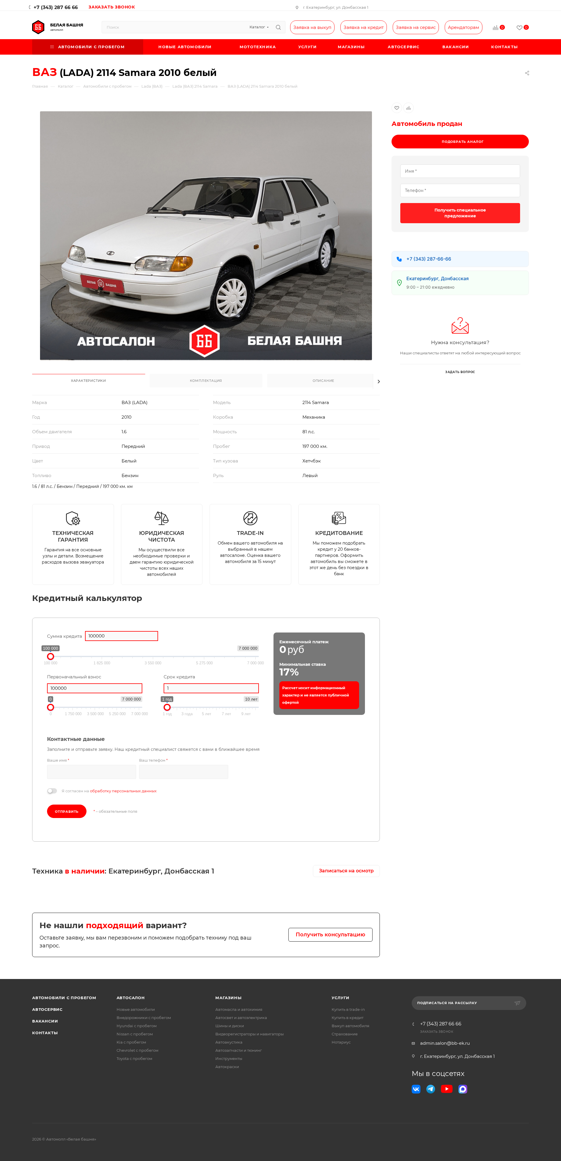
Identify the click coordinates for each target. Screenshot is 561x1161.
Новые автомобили (136, 1009)
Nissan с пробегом (135, 1034)
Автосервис (47, 1009)
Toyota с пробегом (134, 1058)
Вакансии (45, 1021)
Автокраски (227, 1066)
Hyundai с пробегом (137, 1025)
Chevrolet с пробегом (137, 1050)
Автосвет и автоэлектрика (241, 1017)
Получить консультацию (330, 934)
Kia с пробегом (131, 1042)
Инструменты (228, 1058)
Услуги (340, 997)
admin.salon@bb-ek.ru (445, 1043)
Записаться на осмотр (346, 871)
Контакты (45, 1032)
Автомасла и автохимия (238, 1009)
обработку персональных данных (123, 791)
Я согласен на (109, 791)
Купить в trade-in (348, 1009)
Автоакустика (229, 1042)
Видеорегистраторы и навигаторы (249, 1034)
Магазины (228, 997)
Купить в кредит (347, 1017)
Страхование (345, 1034)
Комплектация (206, 381)
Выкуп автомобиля (350, 1025)
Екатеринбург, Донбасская (437, 278)
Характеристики (88, 381)
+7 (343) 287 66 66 (56, 7)
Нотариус (341, 1042)
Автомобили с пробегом (64, 997)
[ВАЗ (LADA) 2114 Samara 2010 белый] (206, 235)
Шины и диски (229, 1025)
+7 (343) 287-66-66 (428, 259)
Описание (323, 381)
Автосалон (131, 997)
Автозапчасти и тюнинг (238, 1050)
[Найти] (278, 27)
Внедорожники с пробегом (144, 1017)
